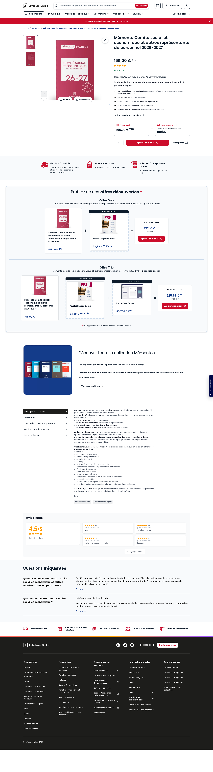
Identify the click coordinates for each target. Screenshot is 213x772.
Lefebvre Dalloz (101, 670)
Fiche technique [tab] (32, 435)
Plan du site (134, 672)
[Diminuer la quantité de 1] (115, 143)
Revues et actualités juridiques (33, 697)
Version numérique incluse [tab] (36, 429)
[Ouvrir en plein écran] (75, 70)
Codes (27, 681)
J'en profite (124, 21)
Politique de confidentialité (136, 698)
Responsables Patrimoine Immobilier (70, 713)
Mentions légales (136, 677)
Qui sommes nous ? (137, 667)
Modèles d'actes (31, 723)
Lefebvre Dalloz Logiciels (104, 675)
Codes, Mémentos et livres (35, 672)
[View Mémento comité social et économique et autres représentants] (30, 58)
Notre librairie (99, 713)
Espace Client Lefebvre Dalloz (104, 701)
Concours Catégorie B (173, 677)
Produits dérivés (31, 728)
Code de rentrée (171, 667)
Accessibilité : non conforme (141, 710)
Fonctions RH (64, 702)
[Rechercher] (140, 6)
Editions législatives (102, 688)
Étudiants (138, 13)
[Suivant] (44, 101)
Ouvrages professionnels (35, 686)
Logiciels (27, 718)
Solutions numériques (33, 704)
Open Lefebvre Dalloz (104, 708)
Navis (26, 709)
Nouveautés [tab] (30, 417)
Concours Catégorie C (174, 682)
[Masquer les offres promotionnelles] (210, 21)
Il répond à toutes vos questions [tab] (39, 423)
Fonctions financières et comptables (69, 691)
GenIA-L (27, 667)
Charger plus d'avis (134, 552)
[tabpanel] (132, 456)
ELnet (26, 714)
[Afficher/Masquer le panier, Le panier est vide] (187, 6)
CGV (131, 692)
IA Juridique (54, 13)
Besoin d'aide (179, 13)
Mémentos (36, 28)
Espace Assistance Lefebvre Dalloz (102, 694)
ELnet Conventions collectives (172, 688)
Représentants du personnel (71, 707)
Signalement (134, 687)
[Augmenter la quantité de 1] (121, 143)
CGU (131, 682)
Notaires (62, 680)
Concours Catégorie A (173, 672)
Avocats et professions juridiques (69, 668)
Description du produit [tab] (35, 411)
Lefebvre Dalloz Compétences (101, 681)
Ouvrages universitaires (34, 691)
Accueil (26, 28)
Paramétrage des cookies (140, 705)
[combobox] (101, 6)
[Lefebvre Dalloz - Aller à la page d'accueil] (35, 6)
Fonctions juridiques (67, 675)
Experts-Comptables (68, 685)
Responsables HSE (66, 697)
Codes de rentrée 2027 (77, 13)
